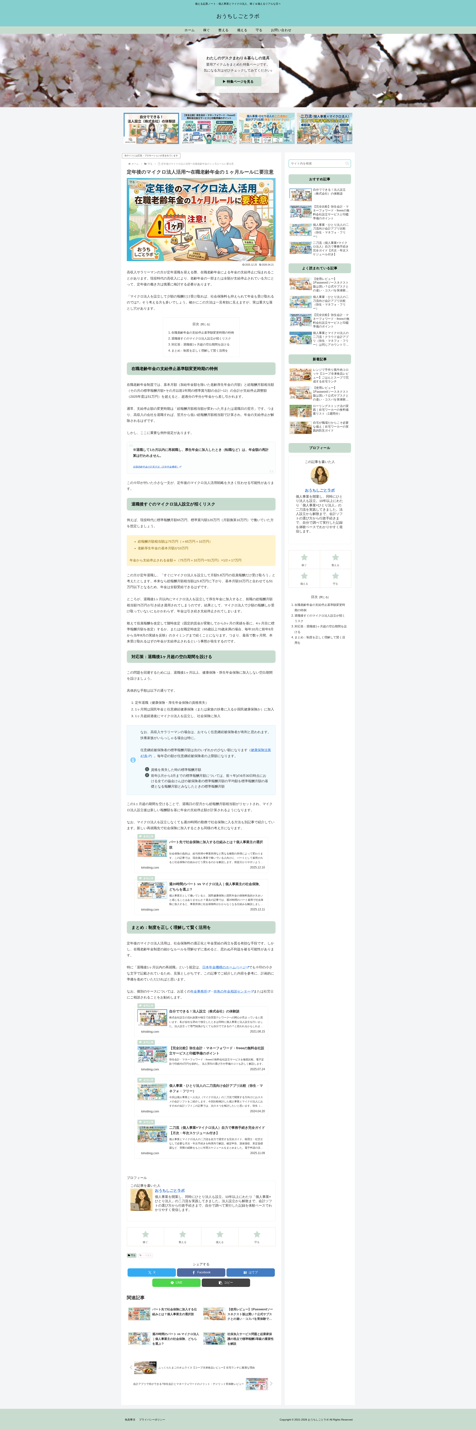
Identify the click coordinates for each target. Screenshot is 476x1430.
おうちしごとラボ (170, 1190)
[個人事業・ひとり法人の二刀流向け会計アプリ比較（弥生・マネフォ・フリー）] (267, 128)
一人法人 (147, 1255)
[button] (226, 1283)
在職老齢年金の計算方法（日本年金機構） (156, 467)
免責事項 (130, 1419)
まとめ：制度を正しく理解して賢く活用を (199, 350)
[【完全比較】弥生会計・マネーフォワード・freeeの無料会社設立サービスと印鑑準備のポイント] (209, 128)
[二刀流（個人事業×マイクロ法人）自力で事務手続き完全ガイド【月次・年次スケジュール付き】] (324, 128)
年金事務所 (198, 991)
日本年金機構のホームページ (224, 967)
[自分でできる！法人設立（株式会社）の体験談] (151, 128)
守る (133, 1255)
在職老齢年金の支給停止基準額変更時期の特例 (202, 332)
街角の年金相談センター (232, 991)
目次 (195, 324)
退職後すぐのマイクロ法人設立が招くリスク (201, 338)
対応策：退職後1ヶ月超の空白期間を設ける (200, 344)
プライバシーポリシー (152, 1419)
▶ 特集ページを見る (238, 81)
